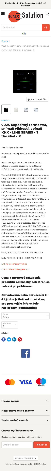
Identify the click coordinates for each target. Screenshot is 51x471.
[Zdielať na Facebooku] (3, 339)
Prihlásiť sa (41, 444)
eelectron (5, 120)
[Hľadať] (46, 27)
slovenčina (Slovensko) (24, 458)
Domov (4, 41)
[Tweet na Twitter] (9, 339)
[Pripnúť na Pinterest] (20, 339)
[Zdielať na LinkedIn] (14, 339)
